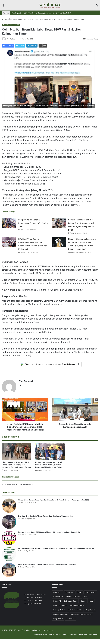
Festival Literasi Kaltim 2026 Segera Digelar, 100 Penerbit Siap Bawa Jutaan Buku (44, 13)
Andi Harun (57, 592)
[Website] (20, 385)
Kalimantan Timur (70, 601)
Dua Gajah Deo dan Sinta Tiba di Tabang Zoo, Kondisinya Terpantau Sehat (46, 516)
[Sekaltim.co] (50, 5)
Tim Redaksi (11, 39)
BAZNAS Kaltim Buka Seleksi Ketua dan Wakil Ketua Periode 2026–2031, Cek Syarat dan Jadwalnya (56, 548)
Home (6, 19)
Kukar (91, 601)
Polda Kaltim (90, 610)
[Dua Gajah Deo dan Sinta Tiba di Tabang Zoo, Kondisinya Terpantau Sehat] (9, 522)
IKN (85, 597)
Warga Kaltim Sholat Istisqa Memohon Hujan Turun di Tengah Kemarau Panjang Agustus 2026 (53, 500)
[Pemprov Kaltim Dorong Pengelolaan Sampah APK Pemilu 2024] (9, 223)
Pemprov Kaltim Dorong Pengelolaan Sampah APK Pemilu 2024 (33, 223)
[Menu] (3, 6)
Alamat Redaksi (62, 634)
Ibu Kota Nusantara (73, 597)
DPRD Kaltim (58, 597)
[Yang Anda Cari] (96, 6)
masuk (14, 484)
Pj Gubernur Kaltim (75, 610)
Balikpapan (69, 592)
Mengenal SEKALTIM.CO (44, 634)
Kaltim (83, 601)
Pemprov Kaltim (59, 610)
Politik (17, 25)
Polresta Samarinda (60, 614)
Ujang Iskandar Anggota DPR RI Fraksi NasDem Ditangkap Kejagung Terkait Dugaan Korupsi (16, 464)
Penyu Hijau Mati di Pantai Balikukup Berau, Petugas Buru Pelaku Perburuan (47, 564)
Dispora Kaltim (90, 592)
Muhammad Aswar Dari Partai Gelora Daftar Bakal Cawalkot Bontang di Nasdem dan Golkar (49, 464)
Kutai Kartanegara (60, 605)
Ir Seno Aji (57, 601)
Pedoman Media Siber (78, 634)
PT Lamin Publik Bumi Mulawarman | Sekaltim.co (33, 630)
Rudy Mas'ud (58, 619)
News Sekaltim (16, 19)
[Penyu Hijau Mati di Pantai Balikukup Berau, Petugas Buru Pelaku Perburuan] (9, 570)
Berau (79, 592)
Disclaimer (93, 634)
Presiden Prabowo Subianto (81, 614)
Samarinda (70, 619)
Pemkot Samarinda (77, 605)
